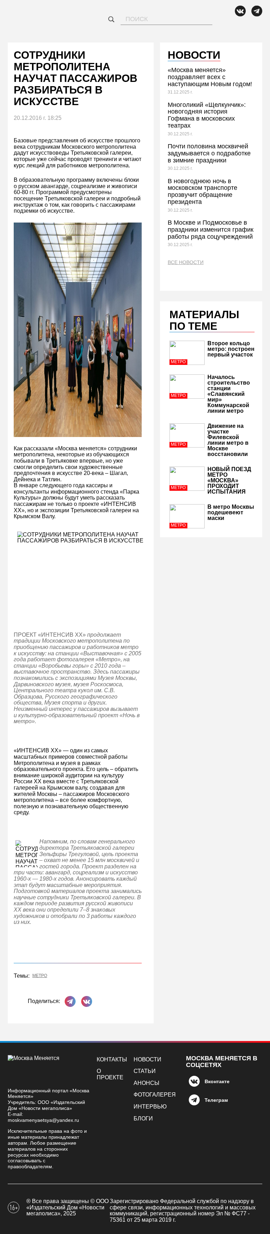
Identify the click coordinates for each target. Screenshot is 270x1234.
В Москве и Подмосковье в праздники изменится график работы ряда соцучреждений (210, 229)
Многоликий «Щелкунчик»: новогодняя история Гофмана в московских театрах (207, 115)
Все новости (186, 262)
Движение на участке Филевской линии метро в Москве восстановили (228, 440)
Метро (39, 975)
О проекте (110, 1074)
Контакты (112, 1059)
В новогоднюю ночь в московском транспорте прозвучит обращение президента (202, 191)
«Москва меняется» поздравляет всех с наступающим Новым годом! (210, 77)
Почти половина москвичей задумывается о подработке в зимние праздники (209, 153)
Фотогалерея (155, 1095)
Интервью (150, 1107)
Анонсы (146, 1083)
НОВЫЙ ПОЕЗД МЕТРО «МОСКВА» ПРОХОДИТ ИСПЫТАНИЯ (229, 480)
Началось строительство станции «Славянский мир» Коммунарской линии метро (228, 394)
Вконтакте (217, 1081)
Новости (147, 1059)
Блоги (143, 1118)
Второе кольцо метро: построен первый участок (231, 349)
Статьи (145, 1071)
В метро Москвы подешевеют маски (230, 512)
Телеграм (216, 1100)
